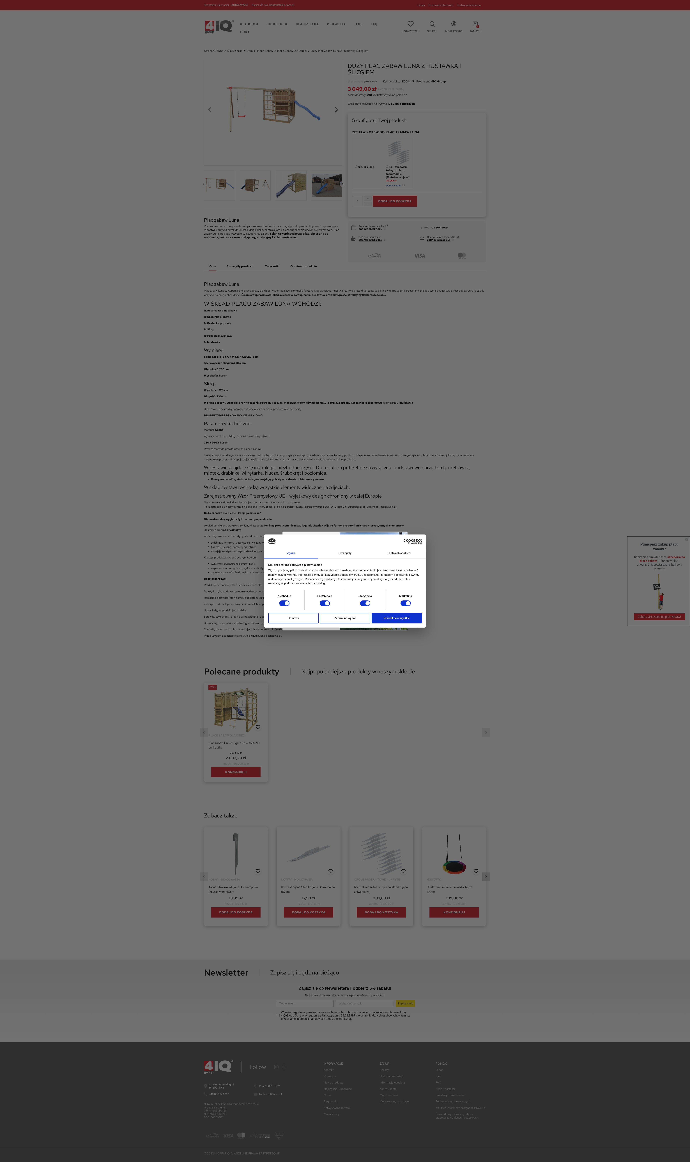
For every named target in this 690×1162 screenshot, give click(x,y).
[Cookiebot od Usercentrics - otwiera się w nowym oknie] (406, 541)
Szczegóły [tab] (345, 553)
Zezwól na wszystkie (397, 618)
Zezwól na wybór (345, 618)
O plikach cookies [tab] (399, 553)
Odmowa (293, 618)
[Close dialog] (405, 534)
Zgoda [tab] (291, 553)
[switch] (325, 603)
